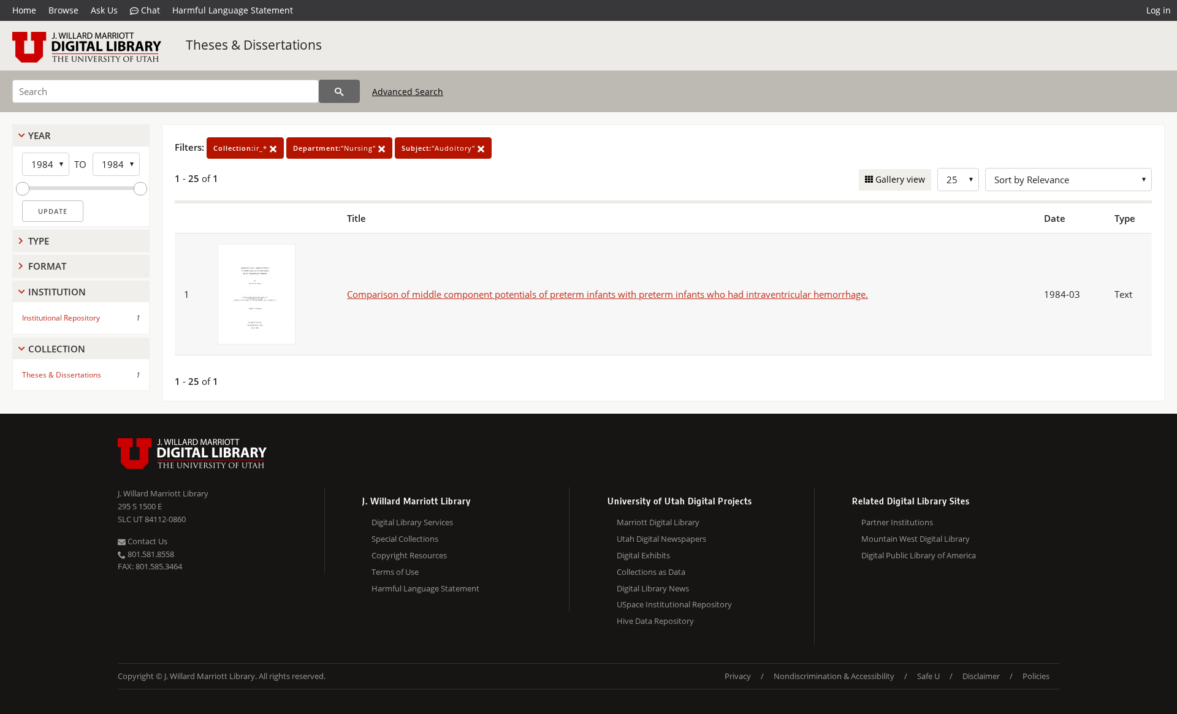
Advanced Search (407, 91)
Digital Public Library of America (918, 555)
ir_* (241, 148)
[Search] (339, 91)
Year (39, 135)
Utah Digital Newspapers (661, 538)
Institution (57, 292)
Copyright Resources (409, 555)
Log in (1158, 10)
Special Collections (404, 538)
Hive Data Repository (655, 620)
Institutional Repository (61, 318)
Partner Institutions (897, 522)
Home (24, 10)
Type (38, 241)
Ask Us (104, 10)
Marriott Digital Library (658, 522)
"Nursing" (335, 148)
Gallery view (899, 179)
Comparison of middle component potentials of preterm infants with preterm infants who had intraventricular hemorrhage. (607, 294)
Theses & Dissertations (254, 44)
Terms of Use (395, 571)
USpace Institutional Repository (674, 604)
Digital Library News (653, 588)
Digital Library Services (412, 522)
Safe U (928, 676)
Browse (63, 10)
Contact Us (146, 541)
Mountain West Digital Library (915, 538)
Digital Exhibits (643, 555)
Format (47, 266)
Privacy (738, 676)
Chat (149, 10)
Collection (56, 349)
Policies (1036, 676)
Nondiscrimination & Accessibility (834, 676)
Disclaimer (981, 676)
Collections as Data (651, 571)
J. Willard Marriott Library (163, 493)
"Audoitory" (440, 148)
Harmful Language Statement (232, 10)
